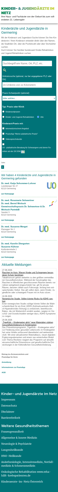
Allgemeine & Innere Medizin (19, 437)
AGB (4, 372)
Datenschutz (9, 405)
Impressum (8, 399)
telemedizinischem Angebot (17, 129)
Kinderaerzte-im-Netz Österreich (22, 481)
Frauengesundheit (12, 431)
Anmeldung (6, 362)
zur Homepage (7, 194)
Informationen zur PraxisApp (13, 367)
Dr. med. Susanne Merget (14, 226)
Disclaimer (7, 411)
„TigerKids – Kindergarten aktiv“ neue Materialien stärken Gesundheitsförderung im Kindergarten (27, 323)
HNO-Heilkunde (11, 455)
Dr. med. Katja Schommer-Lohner (18, 183)
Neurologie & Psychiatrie (16, 443)
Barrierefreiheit (10, 417)
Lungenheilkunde (12, 449)
